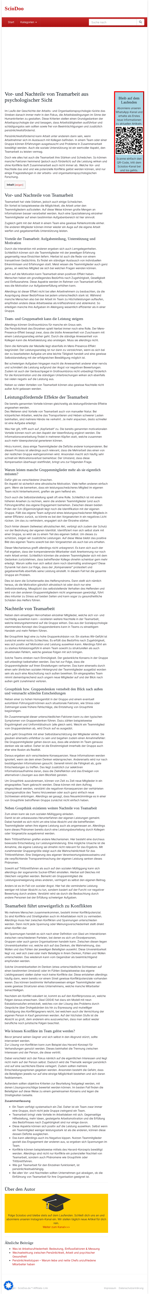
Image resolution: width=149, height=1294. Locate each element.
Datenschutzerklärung (131, 1288)
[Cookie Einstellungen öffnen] (8, 1289)
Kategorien (27, 22)
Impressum (110, 1288)
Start (11, 22)
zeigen (19, 184)
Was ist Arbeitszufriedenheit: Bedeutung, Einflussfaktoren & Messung (56, 1248)
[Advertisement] (74, 56)
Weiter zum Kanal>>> (56, 1227)
